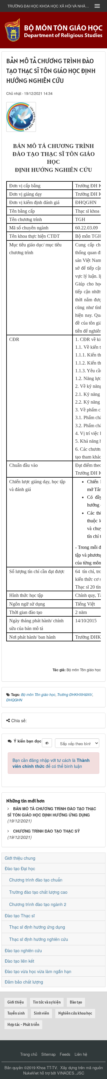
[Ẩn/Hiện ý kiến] (47, 742)
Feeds (65, 1054)
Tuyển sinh (16, 1013)
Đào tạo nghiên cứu (23, 950)
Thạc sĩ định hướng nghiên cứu (38, 939)
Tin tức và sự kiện (47, 1002)
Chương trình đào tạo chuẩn (35, 880)
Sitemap (48, 1054)
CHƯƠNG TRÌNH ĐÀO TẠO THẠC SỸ (46, 831)
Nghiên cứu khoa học (75, 1013)
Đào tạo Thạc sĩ (20, 916)
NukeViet (31, 1073)
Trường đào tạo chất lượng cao (38, 892)
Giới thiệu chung (20, 858)
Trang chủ (28, 1054)
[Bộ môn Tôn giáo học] (53, 30)
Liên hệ (81, 1054)
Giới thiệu (15, 1002)
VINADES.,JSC (70, 1073)
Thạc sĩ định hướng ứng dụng (37, 927)
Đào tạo (76, 1002)
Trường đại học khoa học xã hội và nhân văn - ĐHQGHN (49, 5)
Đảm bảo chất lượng (24, 982)
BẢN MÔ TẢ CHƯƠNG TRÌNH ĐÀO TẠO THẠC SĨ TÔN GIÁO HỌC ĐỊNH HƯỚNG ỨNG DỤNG (51, 812)
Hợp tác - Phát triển (23, 1024)
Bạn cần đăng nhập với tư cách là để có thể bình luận (51, 763)
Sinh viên (41, 1013)
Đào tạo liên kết (19, 961)
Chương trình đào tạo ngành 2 (37, 904)
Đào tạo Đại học (20, 868)
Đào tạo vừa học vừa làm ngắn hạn (38, 971)
